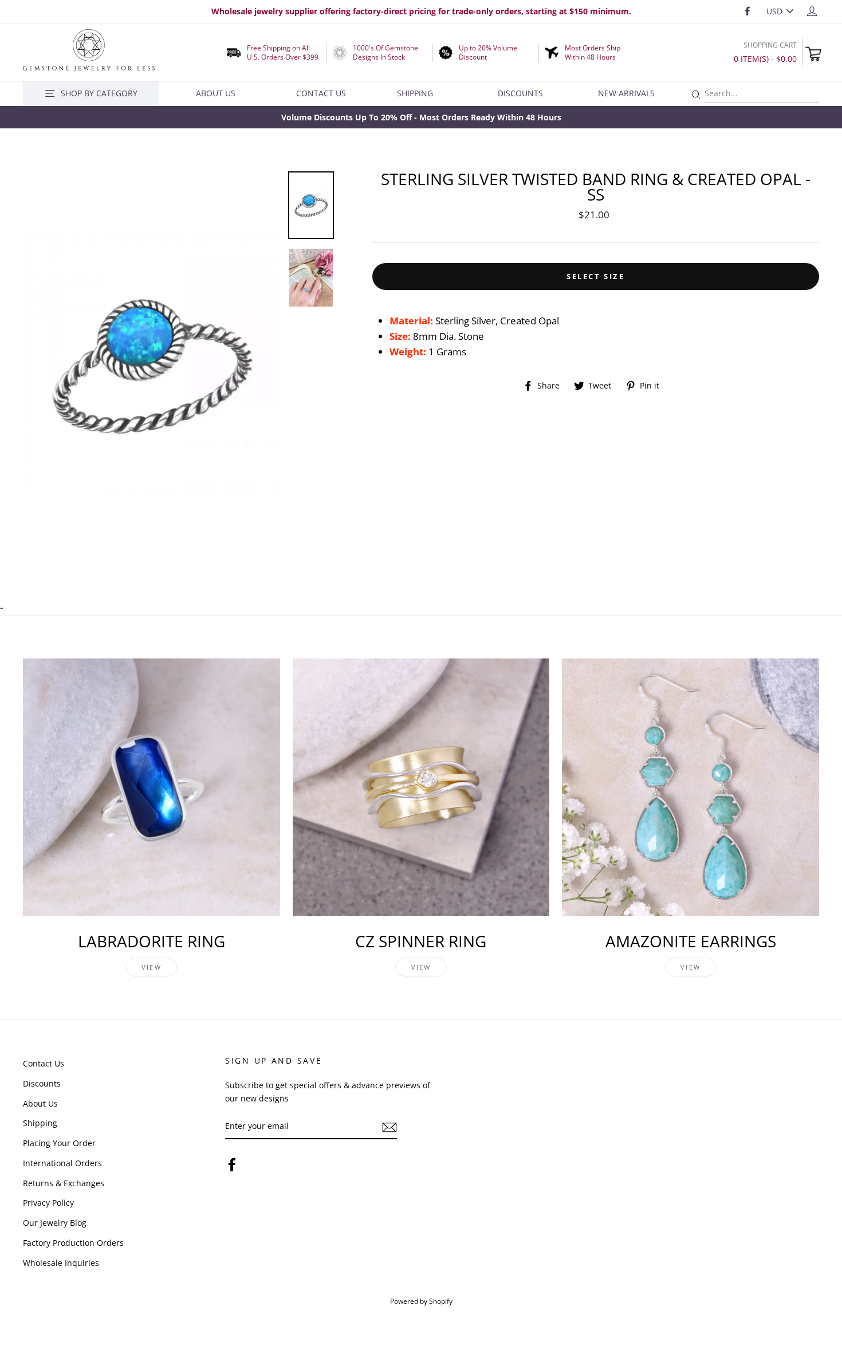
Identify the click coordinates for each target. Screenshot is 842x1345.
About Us (215, 93)
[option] (421, 117)
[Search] (696, 94)
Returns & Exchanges (63, 1183)
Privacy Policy (48, 1202)
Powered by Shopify (421, 1300)
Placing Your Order (59, 1143)
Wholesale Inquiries (61, 1262)
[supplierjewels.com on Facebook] (232, 1163)
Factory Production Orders (73, 1242)
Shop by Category (99, 93)
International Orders (62, 1163)
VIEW (151, 967)
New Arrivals (626, 93)
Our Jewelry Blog (54, 1222)
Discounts (520, 93)
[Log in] (812, 10)
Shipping (415, 93)
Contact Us (321, 93)
